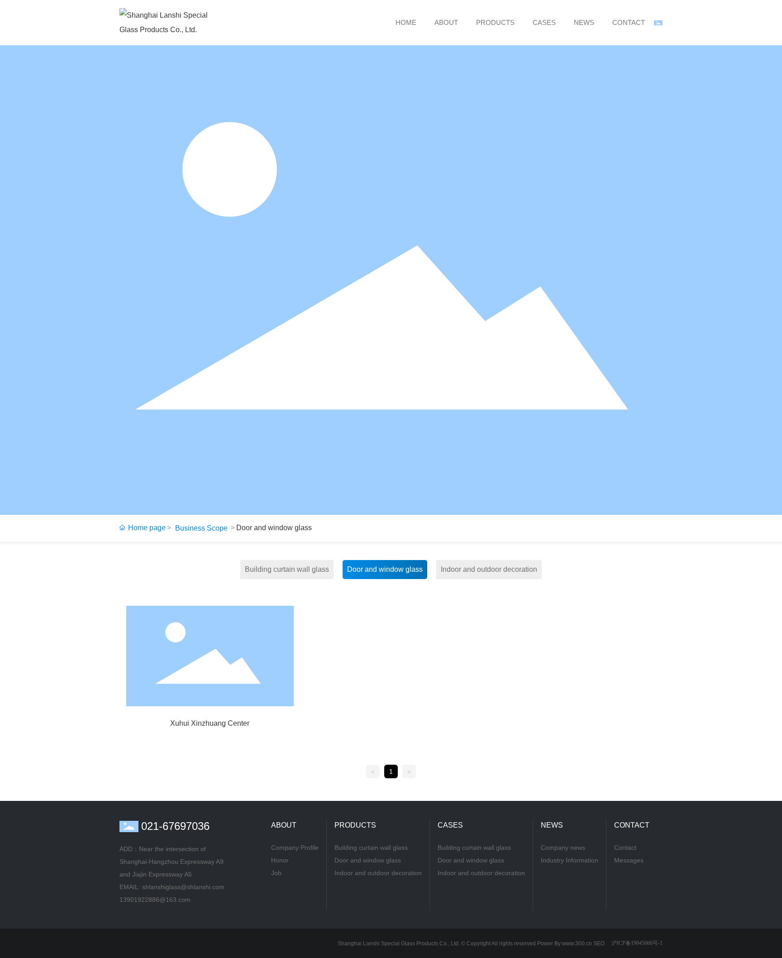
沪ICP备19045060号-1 (637, 943)
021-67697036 (175, 826)
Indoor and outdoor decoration (489, 569)
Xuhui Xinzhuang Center (209, 723)
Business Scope (201, 528)
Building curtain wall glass (287, 569)
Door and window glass (385, 569)
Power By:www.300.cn (564, 943)
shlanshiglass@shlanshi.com (184, 887)
